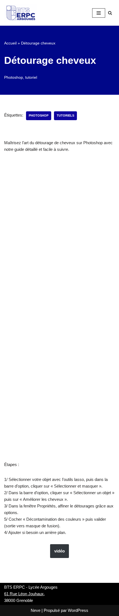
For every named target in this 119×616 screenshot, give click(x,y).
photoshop (38, 115)
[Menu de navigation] (98, 13)
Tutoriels (65, 115)
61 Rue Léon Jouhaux (24, 593)
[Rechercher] (110, 13)
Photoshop (13, 77)
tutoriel (31, 77)
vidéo (59, 551)
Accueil (10, 43)
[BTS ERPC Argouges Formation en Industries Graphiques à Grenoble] (20, 13)
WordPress (78, 610)
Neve (35, 610)
